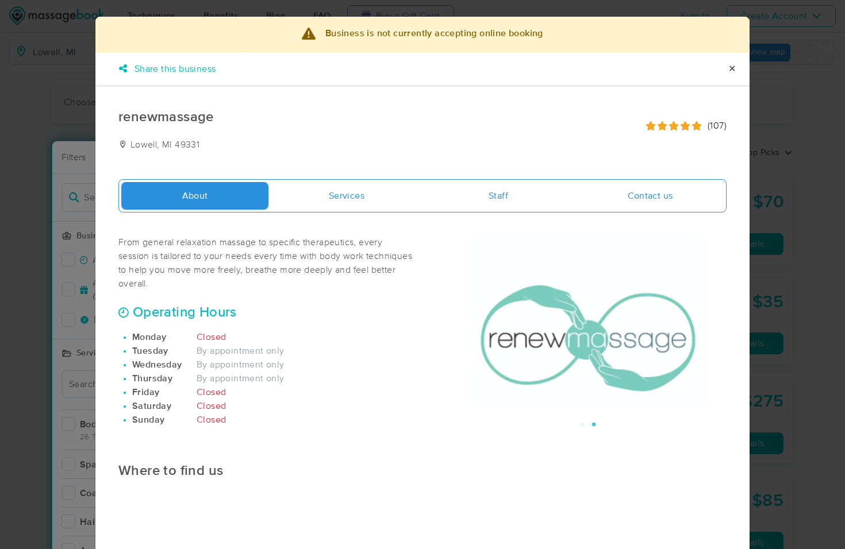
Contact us (650, 195)
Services (346, 195)
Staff (498, 195)
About (195, 195)
